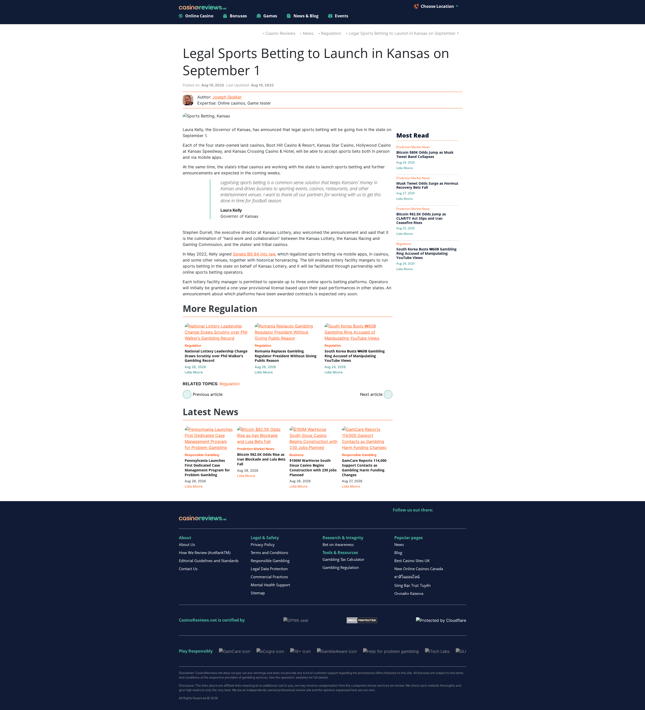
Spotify (462, 520)
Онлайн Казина (408, 593)
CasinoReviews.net (198, 620)
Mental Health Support (270, 584)
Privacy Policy (263, 544)
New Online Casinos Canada (418, 568)
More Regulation (220, 309)
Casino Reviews (280, 33)
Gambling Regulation (340, 567)
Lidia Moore (194, 372)
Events (341, 16)
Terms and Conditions (269, 552)
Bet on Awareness (338, 544)
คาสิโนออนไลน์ (407, 576)
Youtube (429, 520)
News (308, 33)
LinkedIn (408, 520)
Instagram (451, 520)
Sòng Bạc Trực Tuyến (412, 585)
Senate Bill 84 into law (254, 253)
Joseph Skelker (227, 97)
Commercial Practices (269, 576)
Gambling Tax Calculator (343, 559)
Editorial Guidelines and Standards (209, 560)
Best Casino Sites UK (412, 560)
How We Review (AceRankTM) (204, 552)
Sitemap (258, 592)
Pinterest (418, 520)
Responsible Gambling (270, 560)
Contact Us (188, 568)
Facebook (440, 520)
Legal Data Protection (269, 568)
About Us (187, 544)
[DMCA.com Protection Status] (362, 620)
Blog (398, 552)
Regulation (331, 33)
